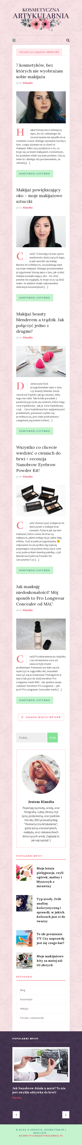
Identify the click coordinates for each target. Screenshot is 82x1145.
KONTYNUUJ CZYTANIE (34, 173)
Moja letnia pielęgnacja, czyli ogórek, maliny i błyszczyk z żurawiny (50, 877)
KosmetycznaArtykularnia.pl (41, 1135)
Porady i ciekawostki (32, 1018)
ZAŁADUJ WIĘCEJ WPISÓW (43, 717)
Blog (22, 990)
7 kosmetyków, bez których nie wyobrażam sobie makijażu (39, 70)
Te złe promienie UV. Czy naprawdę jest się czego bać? (50, 938)
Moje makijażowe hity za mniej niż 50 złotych (50, 960)
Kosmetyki (26, 999)
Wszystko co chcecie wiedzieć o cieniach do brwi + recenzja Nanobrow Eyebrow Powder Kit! (38, 459)
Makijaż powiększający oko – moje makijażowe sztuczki (39, 195)
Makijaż (24, 1008)
